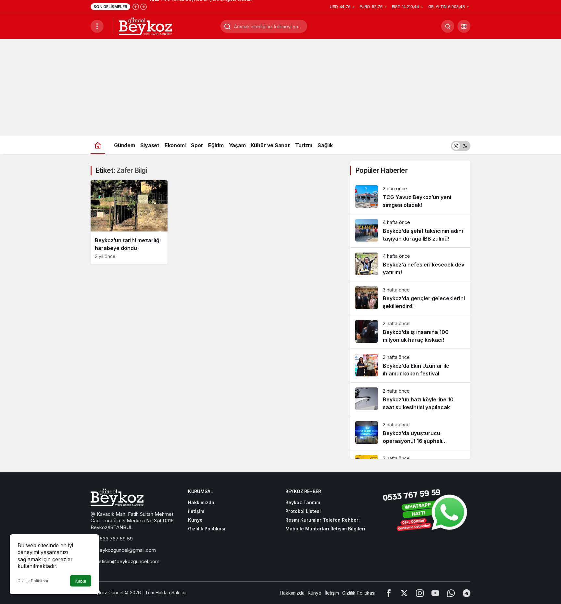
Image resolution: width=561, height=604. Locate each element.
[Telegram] (466, 593)
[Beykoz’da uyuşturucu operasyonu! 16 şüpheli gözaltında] (410, 433)
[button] (463, 26)
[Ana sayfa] (98, 145)
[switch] (460, 145)
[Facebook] (389, 593)
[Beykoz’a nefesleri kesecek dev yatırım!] (410, 264)
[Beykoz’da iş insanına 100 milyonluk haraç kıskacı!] (410, 332)
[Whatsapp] (451, 593)
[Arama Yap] (447, 26)
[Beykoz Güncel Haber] (145, 25)
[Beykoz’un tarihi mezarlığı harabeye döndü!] (129, 222)
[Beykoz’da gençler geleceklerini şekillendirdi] (410, 298)
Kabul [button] (80, 581)
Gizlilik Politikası (33, 580)
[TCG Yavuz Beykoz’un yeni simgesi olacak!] (410, 197)
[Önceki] (136, 6)
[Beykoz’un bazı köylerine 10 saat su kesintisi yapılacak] (410, 399)
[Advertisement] (280, 87)
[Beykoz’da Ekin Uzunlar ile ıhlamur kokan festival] (410, 365)
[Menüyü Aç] (97, 26)
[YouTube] (435, 593)
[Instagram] (420, 593)
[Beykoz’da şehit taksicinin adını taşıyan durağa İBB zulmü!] (410, 230)
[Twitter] (404, 593)
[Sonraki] (143, 6)
